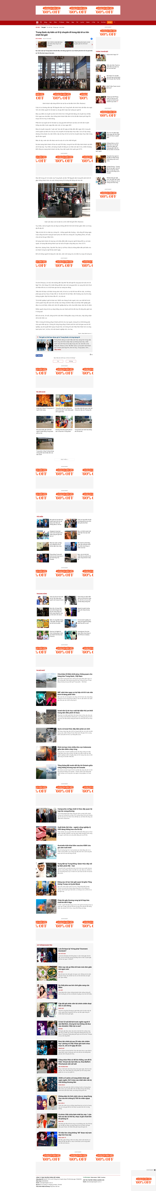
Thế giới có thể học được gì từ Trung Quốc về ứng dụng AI (59, 337)
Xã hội (109, 22)
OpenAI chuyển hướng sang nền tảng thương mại (84, 610)
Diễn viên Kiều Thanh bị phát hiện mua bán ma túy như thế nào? (113, 67)
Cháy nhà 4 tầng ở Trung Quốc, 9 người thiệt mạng (45, 409)
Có (58, 361)
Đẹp (73, 22)
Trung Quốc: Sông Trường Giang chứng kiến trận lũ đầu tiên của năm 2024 (45, 452)
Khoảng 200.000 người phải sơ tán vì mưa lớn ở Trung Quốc (64, 430)
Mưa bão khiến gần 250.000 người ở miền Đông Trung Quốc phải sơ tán (44, 431)
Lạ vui (82, 22)
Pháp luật (55, 27)
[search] (114, 22)
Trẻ (77, 22)
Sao (50, 22)
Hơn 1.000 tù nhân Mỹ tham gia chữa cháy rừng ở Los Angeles (54, 43)
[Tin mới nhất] (41, 22)
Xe (98, 22)
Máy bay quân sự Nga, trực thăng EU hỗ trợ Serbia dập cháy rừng (56, 544)
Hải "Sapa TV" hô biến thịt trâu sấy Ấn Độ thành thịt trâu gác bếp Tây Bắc (113, 77)
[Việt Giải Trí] (37, 22)
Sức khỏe (61, 27)
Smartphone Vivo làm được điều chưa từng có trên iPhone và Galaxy (84, 633)
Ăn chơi (103, 22)
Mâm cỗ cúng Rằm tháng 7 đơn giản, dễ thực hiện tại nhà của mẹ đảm (56, 621)
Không (71, 361)
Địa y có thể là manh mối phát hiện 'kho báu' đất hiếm (84, 533)
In (92, 354)
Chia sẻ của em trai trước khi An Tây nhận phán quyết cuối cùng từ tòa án (57, 598)
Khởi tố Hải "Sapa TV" (112, 54)
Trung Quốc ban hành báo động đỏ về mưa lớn (83, 430)
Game (87, 22)
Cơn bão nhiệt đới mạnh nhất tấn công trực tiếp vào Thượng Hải (83, 409)
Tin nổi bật (49, 27)
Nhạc (67, 22)
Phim (55, 22)
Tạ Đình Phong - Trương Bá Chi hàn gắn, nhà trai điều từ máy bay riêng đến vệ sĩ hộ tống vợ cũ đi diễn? (113, 170)
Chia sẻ (40, 355)
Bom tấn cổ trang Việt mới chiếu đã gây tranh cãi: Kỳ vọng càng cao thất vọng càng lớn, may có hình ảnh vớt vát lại (56, 612)
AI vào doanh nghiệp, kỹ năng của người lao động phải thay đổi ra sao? (84, 621)
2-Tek (93, 22)
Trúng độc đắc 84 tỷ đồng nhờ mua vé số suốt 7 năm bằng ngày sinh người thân (64, 410)
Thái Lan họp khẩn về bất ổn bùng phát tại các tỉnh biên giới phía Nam (84, 521)
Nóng (45, 22)
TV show (61, 22)
